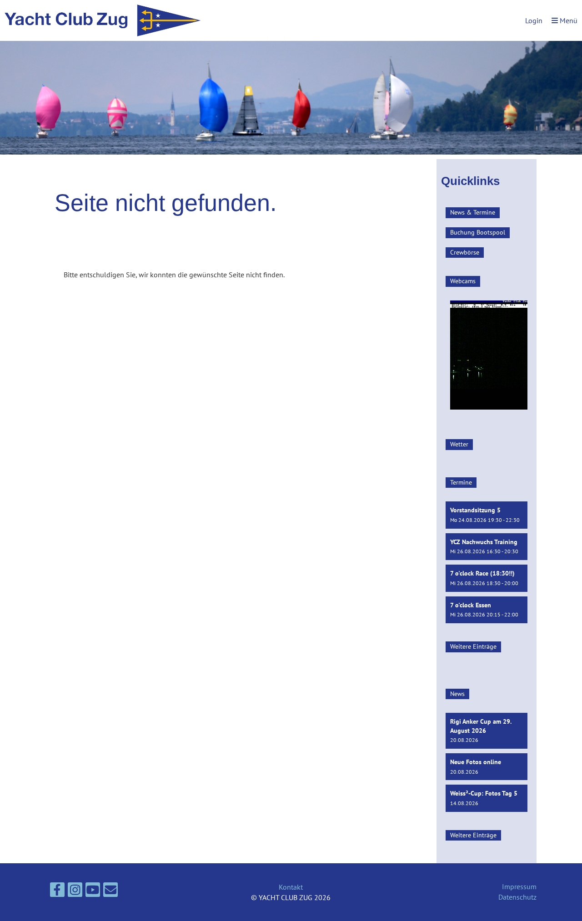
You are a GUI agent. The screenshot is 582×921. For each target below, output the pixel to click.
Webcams (463, 281)
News (457, 694)
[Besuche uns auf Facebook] (57, 891)
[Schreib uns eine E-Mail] (110, 891)
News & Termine (472, 212)
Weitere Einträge (473, 646)
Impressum (519, 886)
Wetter (459, 444)
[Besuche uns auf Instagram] (75, 891)
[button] (486, 514)
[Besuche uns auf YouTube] (92, 891)
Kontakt (291, 886)
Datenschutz (517, 896)
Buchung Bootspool (477, 232)
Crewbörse (464, 252)
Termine (461, 482)
